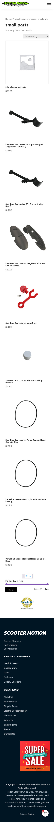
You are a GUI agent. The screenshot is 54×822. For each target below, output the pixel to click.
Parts (6, 672)
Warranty (8, 720)
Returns (8, 729)
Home (8, 19)
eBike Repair (10, 701)
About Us (8, 697)
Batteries (8, 677)
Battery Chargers (12, 681)
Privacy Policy (27, 814)
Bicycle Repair (11, 706)
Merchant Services (27, 609)
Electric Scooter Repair (15, 710)
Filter (11, 589)
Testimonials (10, 715)
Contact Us (9, 734)
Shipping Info (10, 724)
